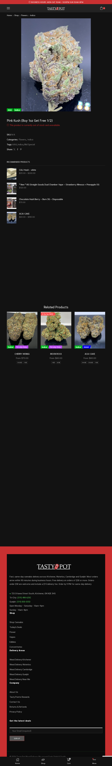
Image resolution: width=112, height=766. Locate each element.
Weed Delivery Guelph (19, 674)
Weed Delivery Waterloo (20, 664)
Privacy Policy (16, 712)
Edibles (13, 642)
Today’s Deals (16, 627)
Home (9, 15)
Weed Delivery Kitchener (20, 659)
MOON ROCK (56, 353)
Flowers (24, 15)
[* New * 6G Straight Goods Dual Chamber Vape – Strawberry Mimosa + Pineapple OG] (11, 188)
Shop (16, 15)
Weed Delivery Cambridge (21, 669)
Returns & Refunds (18, 707)
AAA (14, 144)
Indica (32, 15)
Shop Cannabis (16, 622)
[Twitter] (14, 149)
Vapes (12, 637)
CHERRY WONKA (22, 353)
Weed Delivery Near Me (20, 679)
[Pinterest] (20, 149)
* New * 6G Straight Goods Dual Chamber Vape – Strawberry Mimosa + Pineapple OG (59, 184)
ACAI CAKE (24, 213)
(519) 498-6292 (24, 597)
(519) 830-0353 (23, 602)
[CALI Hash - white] (11, 174)
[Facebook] (17, 149)
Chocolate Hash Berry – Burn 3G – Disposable (41, 199)
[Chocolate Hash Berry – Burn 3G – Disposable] (11, 203)
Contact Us (15, 702)
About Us (14, 692)
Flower (13, 632)
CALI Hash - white (27, 169)
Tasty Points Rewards (20, 697)
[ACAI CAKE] (11, 217)
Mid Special (29, 144)
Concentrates (16, 647)
